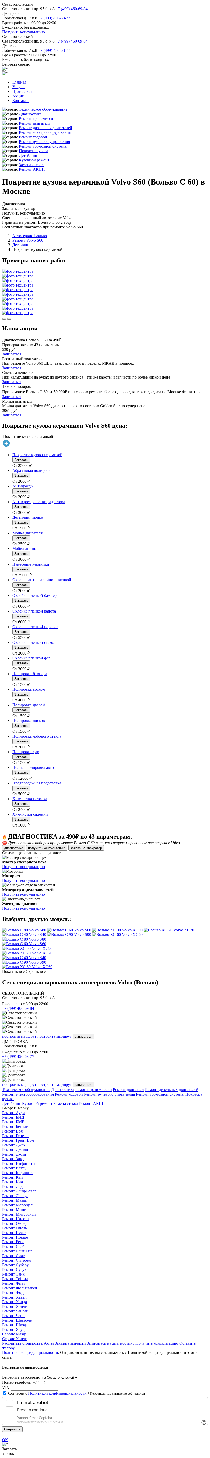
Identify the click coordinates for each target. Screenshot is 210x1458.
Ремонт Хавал (14, 1297)
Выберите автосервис (21, 1377)
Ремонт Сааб (13, 1246)
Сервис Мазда (14, 1334)
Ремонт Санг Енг (17, 1251)
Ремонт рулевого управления (44, 141)
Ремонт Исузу (14, 1168)
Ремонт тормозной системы (43, 146)
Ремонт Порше (15, 1237)
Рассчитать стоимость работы (28, 1343)
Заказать (21, 460)
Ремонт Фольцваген (19, 1288)
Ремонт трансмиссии (37, 118)
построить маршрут (19, 1036)
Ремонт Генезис (15, 1136)
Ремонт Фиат (13, 1283)
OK (5, 1439)
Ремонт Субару (15, 1265)
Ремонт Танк (13, 1274)
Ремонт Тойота (15, 1279)
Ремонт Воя (12, 1131)
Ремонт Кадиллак (17, 1172)
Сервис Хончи (14, 1339)
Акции (18, 96)
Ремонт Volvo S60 (27, 240)
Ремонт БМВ (13, 1122)
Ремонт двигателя (34, 123)
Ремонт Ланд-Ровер (19, 1191)
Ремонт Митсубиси (19, 1214)
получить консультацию (46, 848)
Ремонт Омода (14, 1223)
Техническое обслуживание (43, 109)
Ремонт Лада (13, 1186)
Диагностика (30, 114)
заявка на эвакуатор (86, 848)
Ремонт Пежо (14, 1232)
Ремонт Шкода (15, 1325)
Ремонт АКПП (32, 169)
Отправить (12, 1429)
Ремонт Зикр (13, 1159)
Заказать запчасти (70, 1343)
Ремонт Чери (13, 1315)
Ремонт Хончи (14, 1306)
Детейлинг (28, 155)
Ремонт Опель (14, 1228)
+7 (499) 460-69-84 (72, 9)
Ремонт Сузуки (15, 1269)
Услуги (18, 87)
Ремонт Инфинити (18, 1163)
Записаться (11, 354)
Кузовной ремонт (34, 160)
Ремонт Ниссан (15, 1219)
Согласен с (47, 1393)
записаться (83, 1036)
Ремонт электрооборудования (45, 132)
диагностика (13, 848)
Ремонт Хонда (14, 1302)
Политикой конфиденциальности (57, 1393)
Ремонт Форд (13, 1292)
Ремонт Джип (14, 1154)
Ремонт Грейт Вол (18, 1140)
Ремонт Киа (12, 1182)
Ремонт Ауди (13, 1112)
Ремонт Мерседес (17, 1205)
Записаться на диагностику (110, 1343)
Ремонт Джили (15, 1149)
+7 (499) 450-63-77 (54, 18)
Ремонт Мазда (14, 1200)
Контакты (20, 100)
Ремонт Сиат (13, 1255)
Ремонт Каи (12, 1177)
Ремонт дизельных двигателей (45, 128)
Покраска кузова (33, 151)
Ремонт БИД (13, 1117)
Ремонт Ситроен (16, 1260)
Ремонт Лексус (15, 1196)
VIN (5, 1387)
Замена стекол (31, 164)
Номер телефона (16, 1382)
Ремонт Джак (13, 1145)
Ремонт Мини (14, 1209)
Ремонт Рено (13, 1242)
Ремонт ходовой (33, 137)
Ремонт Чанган (15, 1311)
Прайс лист (22, 91)
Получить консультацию (23, 32)
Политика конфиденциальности (30, 1352)
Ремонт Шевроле (17, 1320)
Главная (19, 82)
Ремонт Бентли (15, 1126)
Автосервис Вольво (29, 235)
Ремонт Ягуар (14, 1329)
